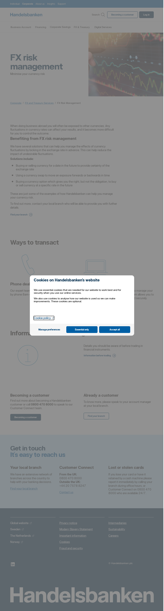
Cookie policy (44, 318)
